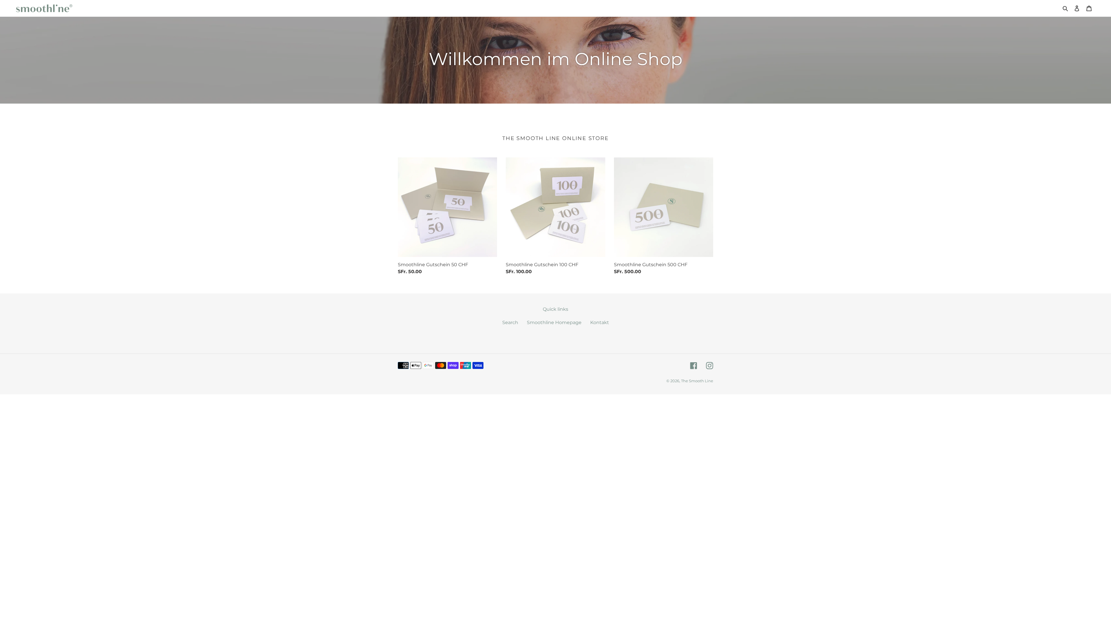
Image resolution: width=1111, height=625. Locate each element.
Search (510, 322)
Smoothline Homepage (554, 322)
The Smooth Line (697, 380)
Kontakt (599, 322)
